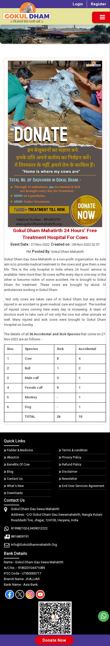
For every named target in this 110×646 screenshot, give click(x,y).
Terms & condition (74, 450)
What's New (15, 486)
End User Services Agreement (83, 486)
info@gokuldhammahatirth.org (34, 544)
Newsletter (69, 479)
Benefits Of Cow (18, 464)
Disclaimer (69, 471)
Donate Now (54, 640)
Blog (10, 471)
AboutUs (13, 457)
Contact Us (15, 479)
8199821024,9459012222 (29, 528)
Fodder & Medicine (20, 450)
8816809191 (20, 536)
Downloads (15, 493)
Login (78, 4)
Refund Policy (71, 464)
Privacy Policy (71, 457)
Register (98, 4)
